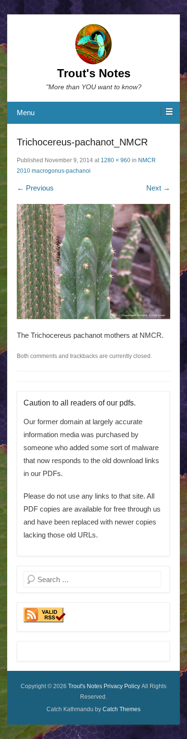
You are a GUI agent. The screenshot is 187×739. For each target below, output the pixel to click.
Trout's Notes (93, 73)
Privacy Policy (122, 686)
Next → (158, 188)
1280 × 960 (115, 160)
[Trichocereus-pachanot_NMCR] (93, 261)
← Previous (35, 188)
